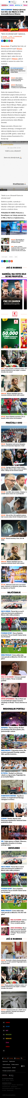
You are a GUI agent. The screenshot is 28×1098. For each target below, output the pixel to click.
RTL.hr (3, 1080)
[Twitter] (5, 41)
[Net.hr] (11, 1075)
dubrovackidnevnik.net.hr (8, 1088)
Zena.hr (7, 1080)
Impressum (5, 1061)
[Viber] (9, 41)
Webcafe (8, 1038)
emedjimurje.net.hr (6, 1085)
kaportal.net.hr (20, 1085)
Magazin (8, 1034)
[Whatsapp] (7, 41)
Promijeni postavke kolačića (9, 1070)
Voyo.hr (12, 1080)
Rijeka (16, 257)
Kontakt (14, 1067)
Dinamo (11, 257)
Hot (7, 1030)
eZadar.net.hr (18, 1088)
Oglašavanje (12, 1061)
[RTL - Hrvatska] (4, 1075)
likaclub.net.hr (10, 1090)
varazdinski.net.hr (6, 1086)
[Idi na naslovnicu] (13, 3)
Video (7, 1047)
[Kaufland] (14, 314)
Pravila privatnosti (7, 1067)
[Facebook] (2, 41)
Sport (8, 1026)
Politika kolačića (15, 1064)
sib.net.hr (14, 1085)
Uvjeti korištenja (6, 1064)
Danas (8, 1022)
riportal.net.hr (14, 1086)
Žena (7, 1043)
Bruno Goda (4, 257)
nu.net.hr (4, 1090)
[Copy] (12, 41)
